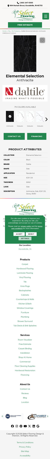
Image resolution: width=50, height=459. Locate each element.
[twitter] (29, 426)
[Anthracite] (10, 116)
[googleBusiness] (38, 426)
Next (46, 115)
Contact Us (14, 136)
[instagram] (17, 426)
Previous (3, 115)
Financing (36, 136)
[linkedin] (34, 426)
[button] (25, 25)
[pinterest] (21, 426)
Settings (25, 238)
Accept (19, 234)
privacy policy (26, 226)
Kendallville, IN (25, 249)
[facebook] (12, 426)
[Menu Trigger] (45, 16)
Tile (9, 31)
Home (4, 31)
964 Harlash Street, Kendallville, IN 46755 (26, 5)
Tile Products (16, 31)
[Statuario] (20, 116)
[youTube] (25, 426)
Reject (31, 234)
